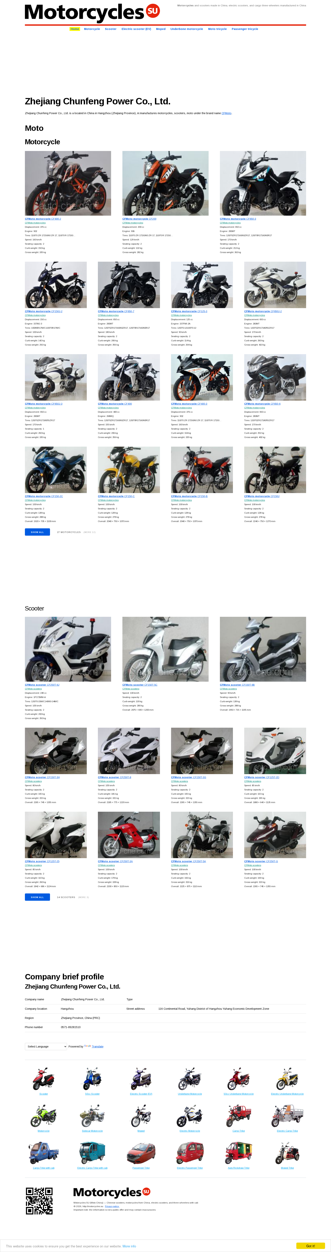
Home (75, 29)
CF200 (139, 218)
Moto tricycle (217, 29)
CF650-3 (238, 218)
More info (129, 1246)
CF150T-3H (42, 777)
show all (37, 532)
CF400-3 (189, 403)
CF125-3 (189, 311)
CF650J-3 (43, 403)
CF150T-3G (188, 777)
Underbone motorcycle (186, 29)
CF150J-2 (43, 311)
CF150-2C (44, 496)
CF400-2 (43, 218)
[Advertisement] (140, 62)
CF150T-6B (237, 684)
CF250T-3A (115, 861)
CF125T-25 (42, 861)
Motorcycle (92, 29)
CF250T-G (261, 861)
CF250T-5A (188, 861)
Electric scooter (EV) (136, 29)
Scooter (110, 29)
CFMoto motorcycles (35, 222)
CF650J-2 (263, 311)
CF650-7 (116, 311)
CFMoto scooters (33, 688)
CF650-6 (262, 403)
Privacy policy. (112, 1206)
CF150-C (116, 496)
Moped (161, 29)
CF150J (261, 496)
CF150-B (189, 496)
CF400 (115, 403)
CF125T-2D (261, 777)
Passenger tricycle (245, 29)
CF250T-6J (42, 684)
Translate (97, 1046)
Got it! (310, 1245)
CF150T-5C (139, 684)
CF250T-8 (114, 777)
